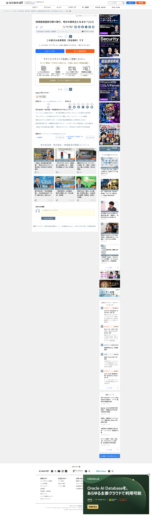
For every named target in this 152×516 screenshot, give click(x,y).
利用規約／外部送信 (45, 491)
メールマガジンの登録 (46, 481)
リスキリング (72, 7)
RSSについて (43, 494)
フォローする (63, 31)
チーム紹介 (61, 481)
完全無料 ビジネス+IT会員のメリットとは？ (65, 80)
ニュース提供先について (46, 496)
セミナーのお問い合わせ (82, 483)
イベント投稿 (61, 486)
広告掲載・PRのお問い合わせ (108, 456)
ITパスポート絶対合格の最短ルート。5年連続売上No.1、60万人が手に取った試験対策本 (66, 226)
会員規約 (42, 488)
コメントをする (48, 218)
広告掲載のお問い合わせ (82, 488)
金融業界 (39, 137)
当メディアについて (45, 499)
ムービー (59, 7)
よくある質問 (43, 483)
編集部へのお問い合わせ (82, 481)
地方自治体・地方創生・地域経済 (47, 31)
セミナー (35, 7)
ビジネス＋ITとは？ (30, 3)
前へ (61, 36)
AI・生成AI (85, 7)
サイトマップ (43, 486)
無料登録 (141, 3)
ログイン (131, 3)
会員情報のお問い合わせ (82, 486)
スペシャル (47, 7)
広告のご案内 (61, 483)
